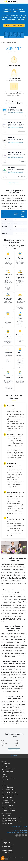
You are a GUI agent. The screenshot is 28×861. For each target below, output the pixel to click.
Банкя (16, 743)
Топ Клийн (12, 107)
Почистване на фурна (20, 317)
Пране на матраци (20, 299)
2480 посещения (21, 161)
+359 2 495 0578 (20, 826)
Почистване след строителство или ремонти (8, 276)
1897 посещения (21, 176)
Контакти (4, 766)
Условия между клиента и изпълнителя (12, 817)
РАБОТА (15, 756)
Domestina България (7, 852)
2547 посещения (21, 146)
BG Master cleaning (15, 122)
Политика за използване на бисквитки (11, 821)
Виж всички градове (14, 749)
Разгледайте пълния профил (15, 112)
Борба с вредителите (7, 800)
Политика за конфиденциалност (10, 818)
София (2, 740)
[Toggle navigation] (2, 2)
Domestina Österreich (7, 846)
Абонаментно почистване (20, 376)
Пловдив (17, 742)
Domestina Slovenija (7, 850)
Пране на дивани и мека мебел (8, 299)
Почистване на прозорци (20, 335)
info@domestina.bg (19, 830)
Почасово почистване (20, 353)
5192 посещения (21, 131)
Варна (2, 742)
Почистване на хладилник (8, 335)
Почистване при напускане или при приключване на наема (20, 276)
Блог (3, 781)
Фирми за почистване (7, 769)
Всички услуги (5, 786)
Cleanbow (11, 168)
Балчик (16, 745)
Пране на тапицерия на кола (9, 802)
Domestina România (7, 848)
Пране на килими (8, 317)
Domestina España (6, 842)
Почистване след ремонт (8, 789)
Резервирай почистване (14, 25)
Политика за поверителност (9, 820)
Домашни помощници (7, 771)
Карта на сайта (5, 779)
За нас (3, 765)
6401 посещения (21, 115)
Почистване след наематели (9, 792)
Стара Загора (4, 743)
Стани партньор (6, 776)
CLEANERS (11, 137)
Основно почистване (8, 257)
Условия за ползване (7, 815)
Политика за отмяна (7, 823)
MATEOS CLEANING (15, 153)
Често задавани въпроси (8, 768)
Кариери (4, 774)
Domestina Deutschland (8, 843)
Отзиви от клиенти (6, 773)
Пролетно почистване (20, 257)
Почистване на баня (8, 353)
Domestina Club (6, 763)
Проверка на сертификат (8, 778)
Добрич (3, 745)
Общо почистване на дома (7, 376)
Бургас (16, 740)
